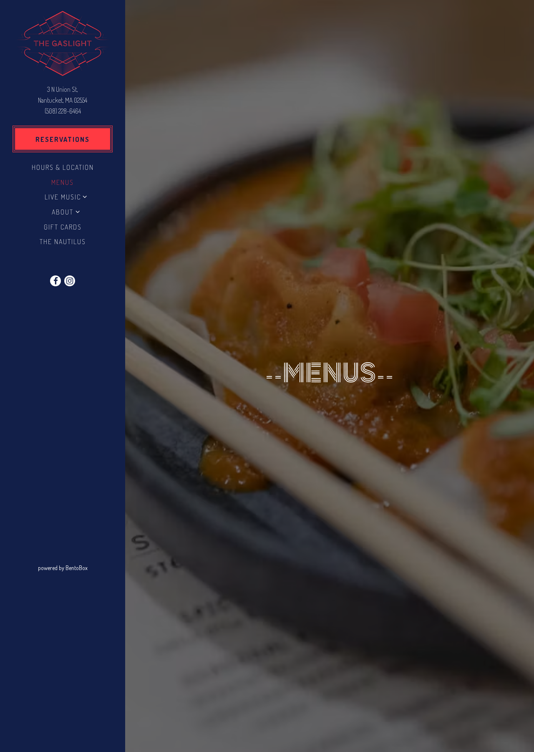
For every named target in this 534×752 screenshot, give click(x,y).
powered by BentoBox (81, 567)
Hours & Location (63, 167)
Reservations (62, 139)
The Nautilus (64, 241)
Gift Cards (64, 226)
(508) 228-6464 (63, 111)
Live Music (63, 196)
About (62, 211)
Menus (62, 182)
